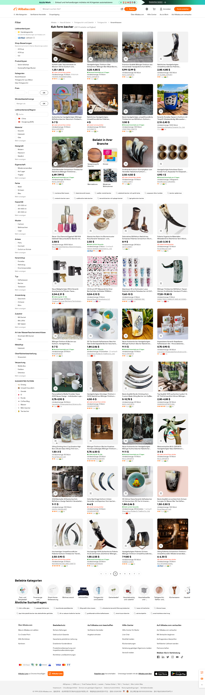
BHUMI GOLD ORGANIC (166, 182)
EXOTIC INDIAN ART (59, 509)
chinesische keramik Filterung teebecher (116, 608)
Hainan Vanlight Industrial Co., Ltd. (99, 249)
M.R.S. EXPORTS (93, 77)
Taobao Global (110, 684)
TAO (119, 684)
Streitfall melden (128, 639)
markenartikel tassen (62, 193)
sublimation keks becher (84, 198)
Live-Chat (125, 634)
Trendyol (126, 684)
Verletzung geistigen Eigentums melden (137, 648)
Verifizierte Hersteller (95, 630)
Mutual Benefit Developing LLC (98, 299)
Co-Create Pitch (24, 634)
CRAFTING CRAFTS (129, 129)
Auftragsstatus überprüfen (167, 639)
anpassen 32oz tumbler (155, 193)
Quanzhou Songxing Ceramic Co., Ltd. (171, 127)
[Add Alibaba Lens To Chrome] (55, 673)
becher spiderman (176, 193)
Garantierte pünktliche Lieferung (65, 639)
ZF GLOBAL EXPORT (164, 75)
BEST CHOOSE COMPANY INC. (133, 299)
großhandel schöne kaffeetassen (98, 613)
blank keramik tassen (83, 193)
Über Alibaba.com (25, 625)
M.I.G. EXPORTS (57, 129)
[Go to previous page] (101, 574)
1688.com (76, 684)
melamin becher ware (62, 198)
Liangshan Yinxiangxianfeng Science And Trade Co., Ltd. (172, 352)
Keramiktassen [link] (116, 22)
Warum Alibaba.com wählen (28, 630)
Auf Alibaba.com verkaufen (167, 630)
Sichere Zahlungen (60, 630)
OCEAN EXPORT (93, 406)
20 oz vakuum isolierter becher (70, 613)
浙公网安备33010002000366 (141, 691)
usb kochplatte (141, 613)
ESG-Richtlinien (24, 639)
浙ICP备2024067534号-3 (163, 691)
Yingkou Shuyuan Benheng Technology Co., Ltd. (67, 301)
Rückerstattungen (129, 644)
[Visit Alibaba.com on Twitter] (167, 657)
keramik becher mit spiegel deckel (111, 198)
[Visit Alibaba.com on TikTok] (182, 657)
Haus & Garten (65, 22)
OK (44, 93)
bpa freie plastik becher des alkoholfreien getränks (36, 613)
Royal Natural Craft (164, 249)
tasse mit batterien (143, 608)
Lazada (100, 684)
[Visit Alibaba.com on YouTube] (177, 657)
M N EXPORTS (57, 354)
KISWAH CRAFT (128, 562)
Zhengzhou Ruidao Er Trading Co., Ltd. (101, 354)
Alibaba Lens (23, 674)
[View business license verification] (124, 691)
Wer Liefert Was (137, 684)
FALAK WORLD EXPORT (96, 459)
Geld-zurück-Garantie (61, 634)
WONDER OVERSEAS (95, 564)
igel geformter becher (136, 198)
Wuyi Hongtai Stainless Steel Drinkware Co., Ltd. (67, 247)
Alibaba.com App (145, 674)
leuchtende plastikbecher (64, 608)
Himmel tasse (161, 608)
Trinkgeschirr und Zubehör (84, 22)
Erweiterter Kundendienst (62, 644)
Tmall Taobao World (89, 684)
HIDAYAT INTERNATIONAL (61, 77)
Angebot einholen (94, 634)
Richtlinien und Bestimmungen (64, 655)
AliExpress (66, 684)
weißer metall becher (104, 193)
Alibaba (53, 22)
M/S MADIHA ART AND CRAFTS (63, 564)
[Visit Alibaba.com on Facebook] (158, 657)
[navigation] (31, 298)
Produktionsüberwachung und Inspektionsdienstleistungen (64, 649)
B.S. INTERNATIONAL (165, 564)
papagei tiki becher (42, 608)
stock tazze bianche (122, 613)
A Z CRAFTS (91, 129)
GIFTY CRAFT (127, 247)
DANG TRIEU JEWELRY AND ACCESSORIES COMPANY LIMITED (172, 299)
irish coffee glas (24, 608)
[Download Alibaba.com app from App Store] (161, 673)
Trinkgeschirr (102, 22)
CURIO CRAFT (127, 182)
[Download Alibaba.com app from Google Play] (179, 673)
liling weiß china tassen (87, 608)
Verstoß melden (128, 653)
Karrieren (21, 644)
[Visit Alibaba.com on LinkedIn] (163, 657)
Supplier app (99, 674)
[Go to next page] (139, 574)
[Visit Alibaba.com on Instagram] (172, 657)
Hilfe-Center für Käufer (130, 630)
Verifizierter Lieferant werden (167, 644)
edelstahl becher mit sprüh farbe (129, 193)
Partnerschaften (163, 648)
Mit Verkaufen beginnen (166, 634)
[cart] (154, 9)
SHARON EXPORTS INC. (166, 404)
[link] (202, 672)
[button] (122, 9)
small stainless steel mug (161, 613)
